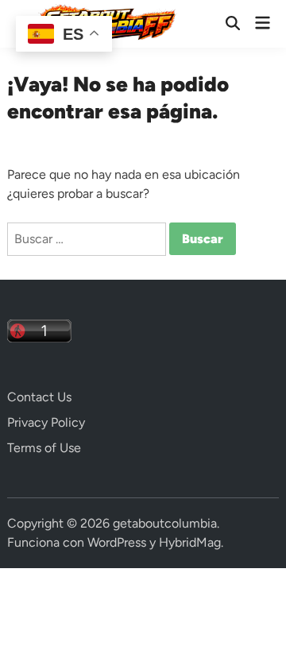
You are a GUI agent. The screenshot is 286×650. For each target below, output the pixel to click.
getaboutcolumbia (165, 523)
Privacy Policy (46, 422)
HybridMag (190, 542)
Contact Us (39, 396)
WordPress (116, 542)
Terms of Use (44, 447)
